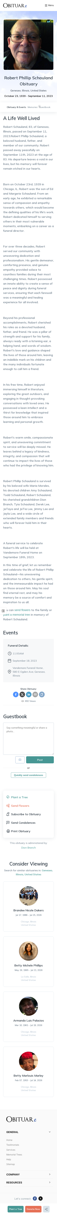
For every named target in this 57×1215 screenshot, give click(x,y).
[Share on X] (22, 694)
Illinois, (20, 874)
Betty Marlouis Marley (28, 1075)
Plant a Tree (15, 1209)
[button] (28, 1132)
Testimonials (12, 1144)
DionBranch (28, 847)
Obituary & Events (16, 107)
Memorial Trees (14, 1154)
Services (10, 1149)
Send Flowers (20, 806)
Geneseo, (47, 870)
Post (40, 759)
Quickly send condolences (28, 775)
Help (8, 1159)
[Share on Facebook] (16, 694)
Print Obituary (20, 831)
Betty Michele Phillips (28, 965)
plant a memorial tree (16, 614)
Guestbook (44, 107)
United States (33, 874)
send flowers (22, 610)
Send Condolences (23, 823)
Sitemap (10, 1164)
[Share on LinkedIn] (29, 694)
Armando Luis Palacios (28, 1020)
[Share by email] (35, 694)
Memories (33, 107)
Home (9, 1140)
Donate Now (33, 1209)
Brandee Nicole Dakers (28, 910)
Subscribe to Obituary (26, 814)
